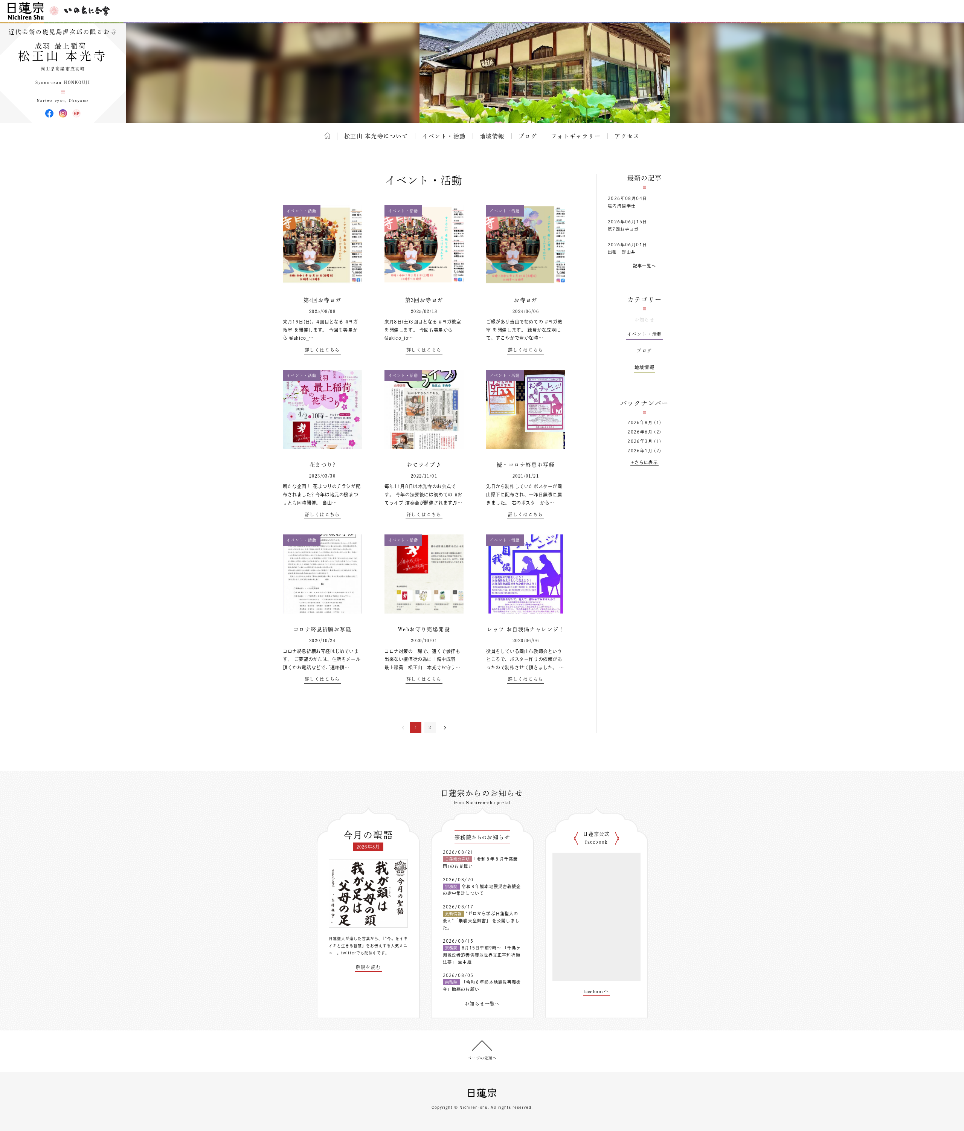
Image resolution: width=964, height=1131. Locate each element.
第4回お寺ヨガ (323, 300)
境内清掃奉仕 (622, 206)
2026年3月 (640, 441)
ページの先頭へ (482, 1058)
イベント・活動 (444, 136)
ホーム (327, 136)
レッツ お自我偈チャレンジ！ (525, 629)
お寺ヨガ (525, 300)
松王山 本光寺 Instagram (63, 113)
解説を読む (368, 967)
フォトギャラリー (576, 136)
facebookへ (596, 991)
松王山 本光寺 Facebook (49, 113)
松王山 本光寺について (376, 136)
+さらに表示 (644, 462)
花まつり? (322, 464)
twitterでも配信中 (359, 953)
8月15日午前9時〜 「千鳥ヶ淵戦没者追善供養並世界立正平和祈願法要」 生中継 (482, 955)
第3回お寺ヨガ (424, 300)
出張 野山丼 (622, 252)
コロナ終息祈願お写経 (322, 629)
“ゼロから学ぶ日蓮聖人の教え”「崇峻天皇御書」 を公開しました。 (481, 920)
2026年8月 (640, 422)
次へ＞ (444, 727)
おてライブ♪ (424, 464)
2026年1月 (640, 451)
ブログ (528, 136)
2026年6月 (640, 432)
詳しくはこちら (322, 350)
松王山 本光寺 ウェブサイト (76, 113)
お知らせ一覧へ (482, 1003)
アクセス (627, 136)
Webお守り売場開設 (424, 629)
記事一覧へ (644, 266)
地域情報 (492, 136)
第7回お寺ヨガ (623, 229)
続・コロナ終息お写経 (526, 464)
